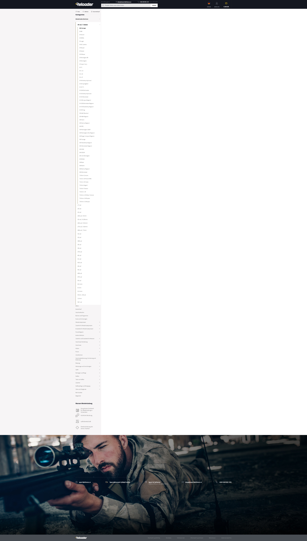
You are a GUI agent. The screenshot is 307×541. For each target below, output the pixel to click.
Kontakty (168, 538)
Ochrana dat (181, 538)
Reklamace (212, 538)
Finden (154, 5)
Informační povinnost (196, 538)
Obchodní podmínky (154, 538)
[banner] (81, 538)
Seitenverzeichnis (226, 538)
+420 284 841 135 (144, 2)
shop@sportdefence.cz (124, 2)
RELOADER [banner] (84, 4)
